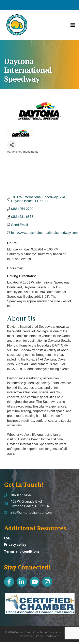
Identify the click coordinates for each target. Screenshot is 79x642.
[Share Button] (11, 144)
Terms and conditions (21, 551)
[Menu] (72, 25)
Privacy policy (15, 544)
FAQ (7, 538)
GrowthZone (51, 636)
